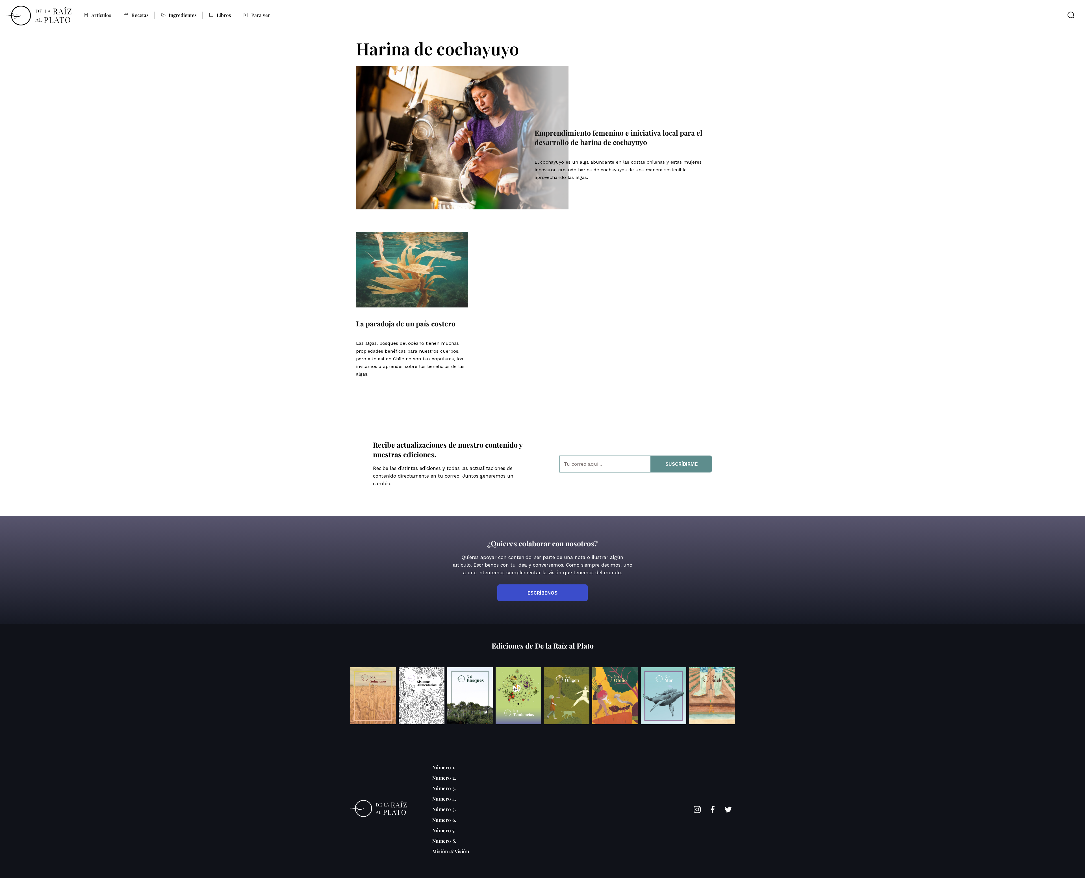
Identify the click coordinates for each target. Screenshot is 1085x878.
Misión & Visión (450, 851)
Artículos (101, 15)
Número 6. (444, 820)
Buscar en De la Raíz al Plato (1071, 15)
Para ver (260, 15)
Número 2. (444, 778)
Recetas (140, 15)
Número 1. (443, 767)
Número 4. (444, 798)
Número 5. (444, 809)
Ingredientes (183, 15)
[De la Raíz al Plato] (38, 15)
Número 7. (443, 830)
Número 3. (444, 788)
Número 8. (444, 841)
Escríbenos (542, 593)
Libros (224, 15)
